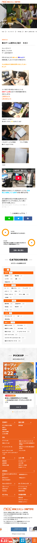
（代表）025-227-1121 (11, 521)
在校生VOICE (19, 303)
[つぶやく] (18, 218)
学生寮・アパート (22, 467)
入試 (19, 316)
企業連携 (8, 275)
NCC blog (5, 494)
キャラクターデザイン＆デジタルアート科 (14, 337)
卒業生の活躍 (5, 465)
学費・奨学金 (8, 319)
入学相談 (8, 313)
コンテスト (8, 278)
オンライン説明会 (22, 488)
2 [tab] (14, 412)
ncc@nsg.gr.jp (23, 523)
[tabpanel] (18, 385)
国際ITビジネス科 (9, 325)
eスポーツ (8, 291)
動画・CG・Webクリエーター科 (12, 340)
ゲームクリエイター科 (7, 446)
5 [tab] (19, 412)
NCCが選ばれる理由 (7, 425)
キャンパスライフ (10, 300)
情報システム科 (9, 331)
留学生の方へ (5, 477)
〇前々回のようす (6, 99)
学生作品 (8, 306)
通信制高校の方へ (23, 474)
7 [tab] (22, 412)
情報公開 (20, 497)
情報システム (15, 288)
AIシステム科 (22, 328)
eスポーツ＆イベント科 (11, 334)
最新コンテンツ (10, 285)
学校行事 (18, 306)
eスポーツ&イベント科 (7, 450)
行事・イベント (5, 486)
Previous (2, 385)
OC (6, 269)
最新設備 (20, 425)
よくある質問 (5, 433)
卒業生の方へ (22, 477)
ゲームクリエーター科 (23, 331)
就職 (17, 278)
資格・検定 (18, 275)
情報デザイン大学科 (10, 328)
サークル (8, 309)
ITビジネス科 (21, 325)
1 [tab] (12, 412)
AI (6, 288)
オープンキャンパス (9, 316)
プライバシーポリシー (23, 499)
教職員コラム (9, 322)
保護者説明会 (21, 490)
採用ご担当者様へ (6, 480)
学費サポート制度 (22, 465)
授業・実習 (8, 303)
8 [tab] (24, 412)
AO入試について (22, 461)
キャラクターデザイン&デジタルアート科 (10, 453)
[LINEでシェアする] (9, 218)
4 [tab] (17, 412)
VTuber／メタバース (10, 294)
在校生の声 (5, 488)
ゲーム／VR (26, 288)
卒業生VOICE (9, 282)
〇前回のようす (6, 96)
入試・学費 (20, 463)
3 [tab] (16, 412)
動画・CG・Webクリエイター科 (26, 441)
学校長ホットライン (22, 502)
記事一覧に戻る (18, 250)
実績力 (3, 427)
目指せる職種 (5, 431)
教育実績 (8, 272)
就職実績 (4, 461)
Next (35, 385)
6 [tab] (20, 412)
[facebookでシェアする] (28, 218)
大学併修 (8, 297)
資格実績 (4, 429)
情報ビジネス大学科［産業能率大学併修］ (26, 443)
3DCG (17, 291)
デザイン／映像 (23, 294)
